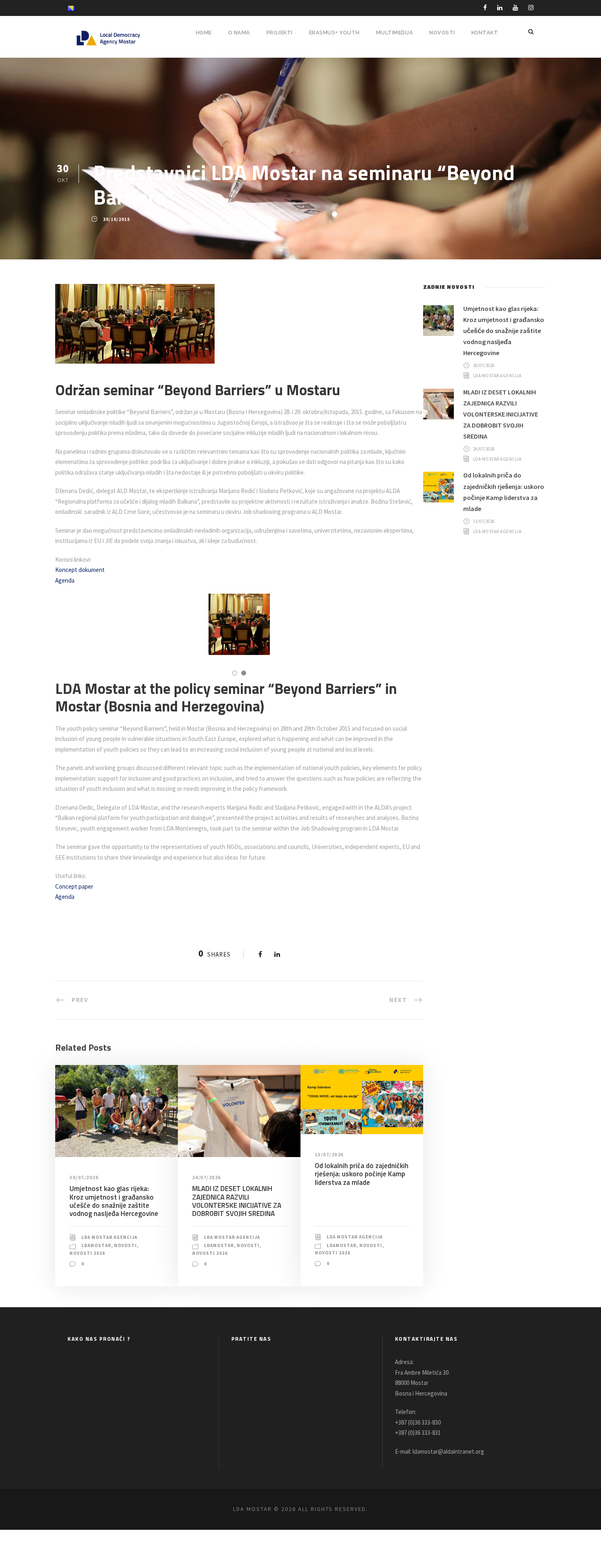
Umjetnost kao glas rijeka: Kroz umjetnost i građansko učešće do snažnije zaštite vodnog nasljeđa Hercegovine (114, 1201)
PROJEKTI (280, 32)
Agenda (64, 580)
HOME (204, 32)
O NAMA (239, 32)
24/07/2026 (206, 1177)
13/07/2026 (329, 1154)
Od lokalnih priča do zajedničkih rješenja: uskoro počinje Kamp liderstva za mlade (361, 1174)
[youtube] (515, 7)
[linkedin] (499, 7)
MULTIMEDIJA (394, 32)
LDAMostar (96, 1245)
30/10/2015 (116, 219)
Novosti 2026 (87, 1253)
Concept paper (74, 886)
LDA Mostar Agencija (109, 1237)
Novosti (125, 1245)
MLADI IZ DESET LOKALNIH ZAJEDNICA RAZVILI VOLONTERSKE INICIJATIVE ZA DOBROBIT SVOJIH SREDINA (236, 1201)
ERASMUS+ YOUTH (334, 32)
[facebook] (485, 7)
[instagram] (531, 7)
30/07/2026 (84, 1177)
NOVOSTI (442, 32)
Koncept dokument (80, 570)
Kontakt (484, 32)
